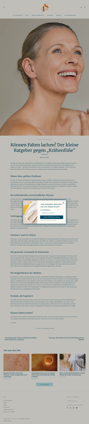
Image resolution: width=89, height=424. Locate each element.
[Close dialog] (63, 203)
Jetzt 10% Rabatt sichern (52, 217)
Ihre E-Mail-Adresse (45, 210)
